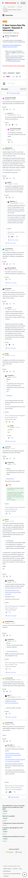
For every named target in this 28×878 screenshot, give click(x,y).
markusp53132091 (9, 678)
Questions (5, 8)
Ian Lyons (9, 113)
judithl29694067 (8, 148)
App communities (11, 6)
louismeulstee (8, 288)
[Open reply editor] (14, 83)
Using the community (7, 868)
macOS (4, 73)
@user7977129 (11, 478)
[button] (3, 3)
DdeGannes (12, 201)
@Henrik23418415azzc (13, 651)
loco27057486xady (9, 248)
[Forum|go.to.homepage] (10, 3)
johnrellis (9, 307)
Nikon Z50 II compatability (8, 816)
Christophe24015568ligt (10, 97)
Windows (18, 73)
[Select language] (18, 3)
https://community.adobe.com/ (12, 703)
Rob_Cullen (10, 745)
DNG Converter (11, 73)
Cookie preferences (6, 871)
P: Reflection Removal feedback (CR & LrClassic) (13, 836)
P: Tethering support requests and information (13, 823)
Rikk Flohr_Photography (10, 35)
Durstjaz (7, 353)
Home (4, 6)
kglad (8, 695)
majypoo (9, 182)
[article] (14, 104)
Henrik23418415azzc (9, 621)
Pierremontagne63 (11, 268)
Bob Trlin (7, 519)
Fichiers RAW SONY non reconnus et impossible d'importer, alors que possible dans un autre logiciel (13, 807)
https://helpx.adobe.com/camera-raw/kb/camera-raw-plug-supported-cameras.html (13, 592)
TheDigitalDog (10, 375)
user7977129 (8, 447)
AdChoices (7, 876)
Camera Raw (19, 6)
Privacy (20, 868)
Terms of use (15, 868)
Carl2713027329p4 (9, 722)
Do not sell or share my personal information (12, 873)
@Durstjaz (10, 395)
